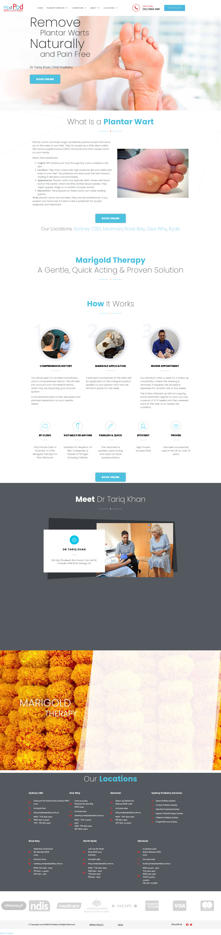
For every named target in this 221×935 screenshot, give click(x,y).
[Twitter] (191, 924)
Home (40, 8)
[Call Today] (136, 8)
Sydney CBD (87, 229)
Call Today (147, 6)
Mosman (113, 229)
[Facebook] (187, 924)
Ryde (174, 229)
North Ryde (90, 841)
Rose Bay (135, 229)
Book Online (6, 933)
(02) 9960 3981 (151, 9)
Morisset (143, 841)
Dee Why (157, 229)
